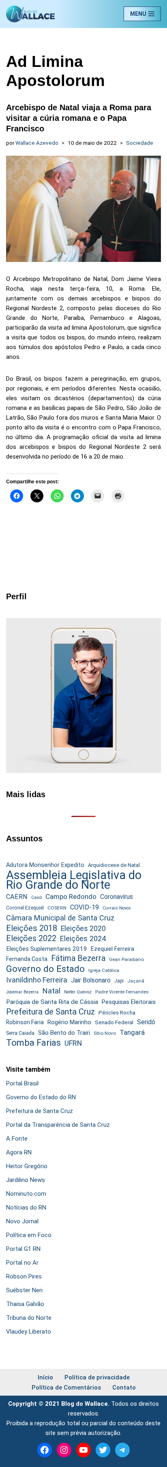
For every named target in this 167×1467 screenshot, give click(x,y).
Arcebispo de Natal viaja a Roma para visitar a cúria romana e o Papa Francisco (78, 118)
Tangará (132, 1032)
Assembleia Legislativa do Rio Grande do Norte (73, 880)
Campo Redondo (70, 896)
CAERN (17, 897)
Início (45, 1377)
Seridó (146, 1022)
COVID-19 (84, 907)
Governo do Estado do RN (41, 1097)
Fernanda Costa (26, 959)
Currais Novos (117, 908)
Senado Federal (114, 1022)
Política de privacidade (97, 1377)
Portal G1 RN (23, 1249)
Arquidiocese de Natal (114, 865)
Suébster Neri (24, 1290)
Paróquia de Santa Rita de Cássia (52, 1002)
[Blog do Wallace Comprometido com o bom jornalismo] (30, 14)
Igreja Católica (103, 970)
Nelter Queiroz (78, 992)
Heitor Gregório (26, 1166)
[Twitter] (103, 1450)
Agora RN (19, 1152)
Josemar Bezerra (22, 992)
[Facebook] (44, 1450)
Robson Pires (24, 1276)
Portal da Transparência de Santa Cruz (58, 1124)
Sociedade (139, 142)
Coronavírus (116, 897)
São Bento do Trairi (64, 1032)
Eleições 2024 (83, 938)
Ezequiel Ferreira (112, 949)
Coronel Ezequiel (25, 908)
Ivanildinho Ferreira (36, 980)
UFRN (73, 1043)
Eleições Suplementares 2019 (46, 948)
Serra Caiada (20, 1033)
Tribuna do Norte (28, 1317)
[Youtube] (83, 1450)
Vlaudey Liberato (28, 1331)
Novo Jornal (22, 1221)
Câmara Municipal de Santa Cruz (60, 918)
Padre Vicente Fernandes (122, 992)
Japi (119, 981)
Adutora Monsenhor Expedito (45, 865)
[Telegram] (122, 1450)
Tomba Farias (33, 1043)
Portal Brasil (22, 1083)
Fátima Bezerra (78, 958)
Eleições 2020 (83, 928)
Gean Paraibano (126, 959)
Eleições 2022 (31, 938)
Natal (51, 991)
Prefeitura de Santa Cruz (50, 1012)
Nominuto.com (26, 1193)
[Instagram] (64, 1450)
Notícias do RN (26, 1207)
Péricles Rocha (116, 1012)
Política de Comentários (66, 1387)
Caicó (36, 897)
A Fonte (17, 1138)
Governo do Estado (45, 969)
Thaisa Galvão (25, 1304)
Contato (124, 1387)
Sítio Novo (105, 1033)
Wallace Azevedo (36, 142)
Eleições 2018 (31, 928)
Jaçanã (135, 981)
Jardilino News (25, 1180)
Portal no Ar (22, 1262)
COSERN (56, 908)
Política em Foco (28, 1235)
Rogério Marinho (69, 1022)
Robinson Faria (25, 1022)
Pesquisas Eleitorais (129, 1002)
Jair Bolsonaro (91, 980)
